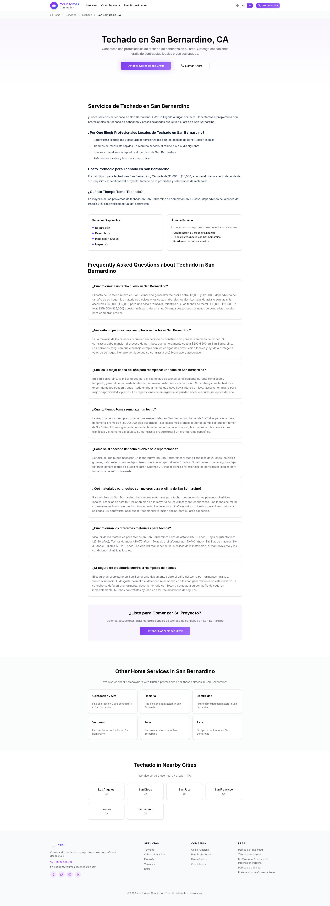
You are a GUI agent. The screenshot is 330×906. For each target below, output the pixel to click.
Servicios (91, 5)
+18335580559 (63, 862)
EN (243, 5)
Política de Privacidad (250, 849)
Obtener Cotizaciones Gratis (146, 65)
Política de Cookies (249, 867)
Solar (147, 868)
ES (250, 5)
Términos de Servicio (250, 854)
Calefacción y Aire (154, 854)
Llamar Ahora (193, 65)
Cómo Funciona (110, 5)
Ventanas (149, 864)
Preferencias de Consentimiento (256, 872)
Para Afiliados (199, 859)
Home (57, 14)
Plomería (149, 859)
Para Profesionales (135, 5)
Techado (87, 14)
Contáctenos (198, 864)
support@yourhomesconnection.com (75, 866)
